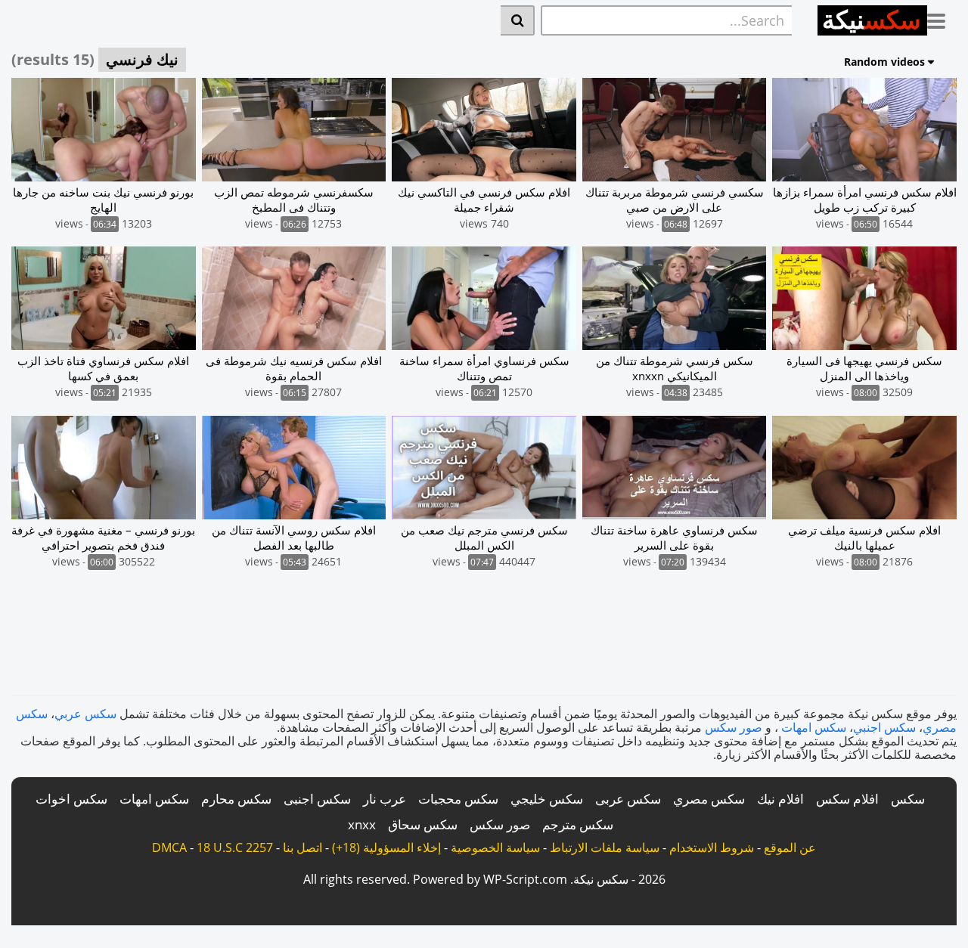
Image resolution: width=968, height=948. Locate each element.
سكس (908, 798)
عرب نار (384, 798)
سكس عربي (85, 713)
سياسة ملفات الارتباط (604, 847)
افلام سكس (847, 798)
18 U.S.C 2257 (235, 847)
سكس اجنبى (317, 798)
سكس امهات (813, 727)
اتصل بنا (302, 847)
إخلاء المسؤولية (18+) (386, 847)
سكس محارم (236, 798)
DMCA (169, 847)
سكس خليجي (546, 798)
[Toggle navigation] (942, 18)
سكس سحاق (423, 824)
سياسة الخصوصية (495, 847)
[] (518, 20)
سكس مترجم (577, 824)
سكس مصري (709, 798)
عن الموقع (790, 847)
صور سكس (733, 727)
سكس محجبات (458, 798)
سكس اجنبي (884, 727)
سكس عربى (628, 798)
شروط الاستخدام (711, 847)
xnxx (362, 824)
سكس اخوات (71, 798)
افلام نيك (780, 798)
